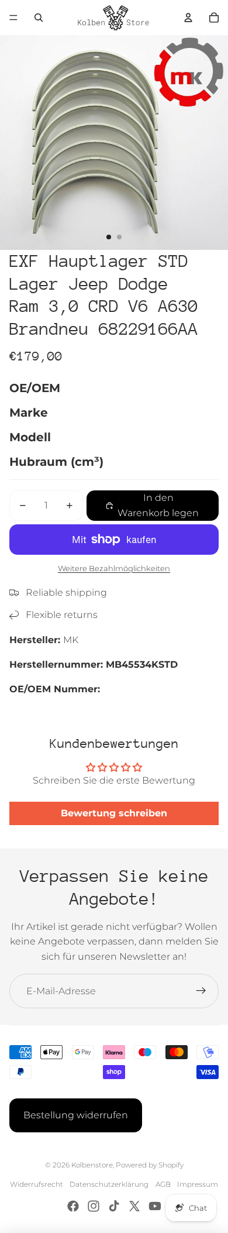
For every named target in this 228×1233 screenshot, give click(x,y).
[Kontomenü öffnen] (188, 17)
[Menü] (13, 17)
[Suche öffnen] (38, 17)
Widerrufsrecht (36, 1184)
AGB (163, 1184)
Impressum (197, 1184)
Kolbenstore (92, 1164)
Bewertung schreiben (114, 813)
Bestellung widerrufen (75, 1115)
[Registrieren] (201, 991)
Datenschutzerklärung (109, 1184)
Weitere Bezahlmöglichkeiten (114, 568)
